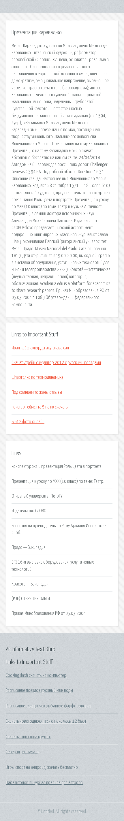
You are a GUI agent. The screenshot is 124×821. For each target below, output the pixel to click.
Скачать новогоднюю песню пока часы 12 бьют (46, 721)
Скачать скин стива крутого (28, 737)
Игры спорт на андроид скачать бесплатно (42, 767)
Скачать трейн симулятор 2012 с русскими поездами (56, 362)
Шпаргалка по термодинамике (37, 377)
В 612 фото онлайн (28, 421)
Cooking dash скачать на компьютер (36, 675)
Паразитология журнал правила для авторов (44, 782)
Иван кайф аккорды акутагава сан (40, 348)
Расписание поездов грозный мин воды (39, 690)
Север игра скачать (22, 752)
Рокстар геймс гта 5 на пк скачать (39, 407)
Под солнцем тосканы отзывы (37, 392)
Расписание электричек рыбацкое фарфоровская (48, 706)
